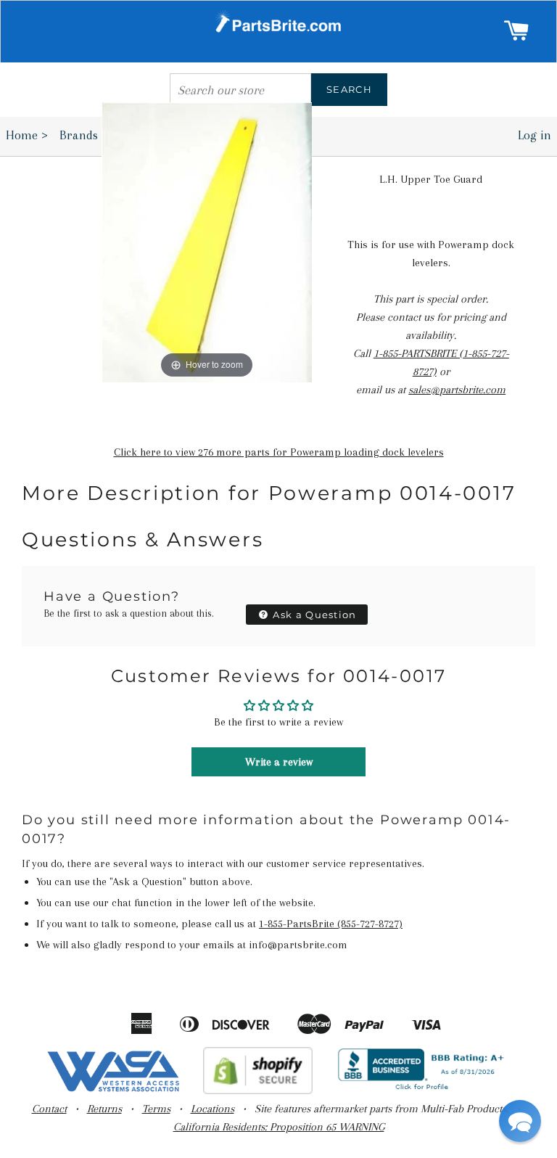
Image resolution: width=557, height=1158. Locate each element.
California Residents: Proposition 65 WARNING (278, 1126)
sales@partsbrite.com (457, 389)
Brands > (88, 135)
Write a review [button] (279, 761)
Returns (104, 1108)
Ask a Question (313, 614)
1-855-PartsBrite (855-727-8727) (331, 923)
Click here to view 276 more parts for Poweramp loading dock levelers (279, 452)
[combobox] (240, 89)
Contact (49, 1108)
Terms (156, 1108)
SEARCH (349, 89)
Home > (27, 135)
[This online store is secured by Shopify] (258, 1090)
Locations (212, 1108)
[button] (520, 1121)
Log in (534, 135)
